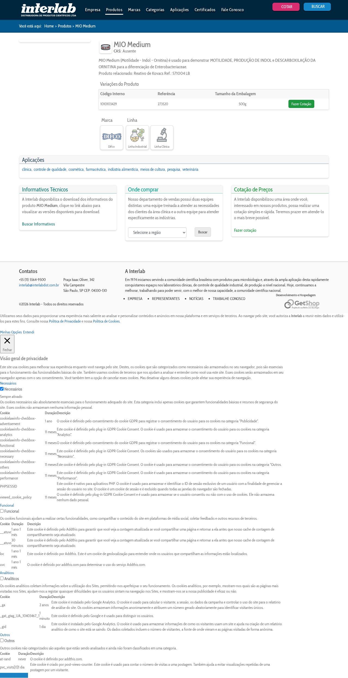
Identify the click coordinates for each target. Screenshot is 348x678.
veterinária (190, 169)
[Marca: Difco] (112, 135)
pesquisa (173, 169)
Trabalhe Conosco (229, 298)
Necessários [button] (8, 383)
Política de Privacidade (65, 321)
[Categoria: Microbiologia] (106, 47)
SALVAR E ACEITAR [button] (14, 675)
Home (49, 26)
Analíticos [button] (7, 572)
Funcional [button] (7, 505)
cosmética (76, 169)
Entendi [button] (28, 332)
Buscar (202, 232)
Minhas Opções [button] (11, 332)
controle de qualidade (50, 169)
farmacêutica (96, 169)
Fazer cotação (245, 230)
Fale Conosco (232, 9)
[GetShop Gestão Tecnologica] (306, 304)
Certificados (205, 9)
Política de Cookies (106, 321)
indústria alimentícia (123, 169)
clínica (27, 169)
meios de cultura (152, 169)
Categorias (155, 9)
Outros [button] (5, 634)
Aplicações (179, 9)
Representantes (166, 298)
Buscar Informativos (38, 224)
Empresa (92, 9)
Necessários (13, 389)
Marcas (134, 9)
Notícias (196, 298)
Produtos (114, 9)
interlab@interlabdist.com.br (39, 285)
